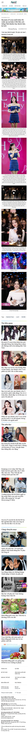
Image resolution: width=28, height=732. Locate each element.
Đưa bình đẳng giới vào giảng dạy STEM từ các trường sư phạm (12, 661)
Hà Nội (23, 317)
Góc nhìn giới (20, 14)
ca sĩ (17, 317)
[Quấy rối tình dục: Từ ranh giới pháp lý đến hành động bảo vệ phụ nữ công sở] (14, 539)
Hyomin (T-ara (10, 317)
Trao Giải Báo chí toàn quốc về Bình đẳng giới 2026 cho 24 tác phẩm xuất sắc (12, 639)
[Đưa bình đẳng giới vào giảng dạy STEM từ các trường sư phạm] (14, 651)
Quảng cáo (17, 688)
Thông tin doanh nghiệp (6, 692)
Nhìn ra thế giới (5, 677)
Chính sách (13, 14)
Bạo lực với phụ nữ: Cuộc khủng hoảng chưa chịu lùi (12, 594)
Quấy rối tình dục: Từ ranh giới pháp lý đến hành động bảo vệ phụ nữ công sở (13, 550)
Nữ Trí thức (18, 5)
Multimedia (18, 682)
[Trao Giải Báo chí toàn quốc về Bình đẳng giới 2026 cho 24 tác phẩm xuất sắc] (14, 628)
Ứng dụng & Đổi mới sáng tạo (20, 673)
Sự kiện (11, 5)
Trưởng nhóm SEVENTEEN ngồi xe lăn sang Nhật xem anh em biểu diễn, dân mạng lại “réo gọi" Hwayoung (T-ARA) (13, 497)
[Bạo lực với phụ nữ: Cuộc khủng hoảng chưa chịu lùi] (14, 584)
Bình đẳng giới (4, 14)
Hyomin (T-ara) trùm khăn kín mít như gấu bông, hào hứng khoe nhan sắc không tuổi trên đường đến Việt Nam (13, 345)
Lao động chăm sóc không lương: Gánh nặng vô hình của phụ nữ (12, 573)
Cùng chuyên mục (9, 529)
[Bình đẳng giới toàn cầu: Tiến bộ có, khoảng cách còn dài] (14, 606)
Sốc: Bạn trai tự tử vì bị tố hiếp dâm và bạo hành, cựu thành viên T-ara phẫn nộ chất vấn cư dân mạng (13, 369)
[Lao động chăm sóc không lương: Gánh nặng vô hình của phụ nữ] (14, 562)
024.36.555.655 (5, 688)
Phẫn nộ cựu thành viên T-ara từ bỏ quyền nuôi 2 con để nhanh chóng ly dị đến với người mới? (13, 418)
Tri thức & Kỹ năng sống (20, 678)
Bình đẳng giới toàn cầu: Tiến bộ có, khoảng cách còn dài (13, 616)
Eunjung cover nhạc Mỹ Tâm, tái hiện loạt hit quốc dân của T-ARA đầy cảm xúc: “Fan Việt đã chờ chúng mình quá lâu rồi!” (12, 471)
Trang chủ (4, 5)
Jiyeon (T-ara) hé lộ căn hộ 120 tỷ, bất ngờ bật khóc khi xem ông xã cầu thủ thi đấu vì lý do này (13, 521)
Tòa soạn (18, 692)
